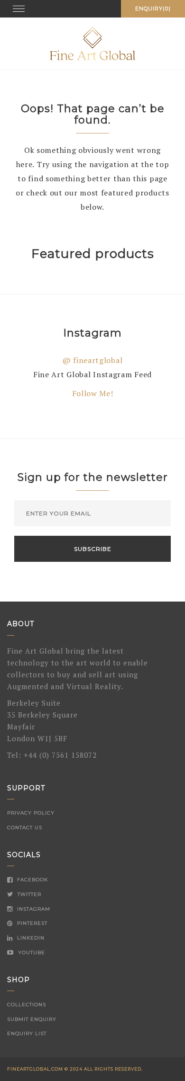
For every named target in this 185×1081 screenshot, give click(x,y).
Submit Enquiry (31, 1019)
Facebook (31, 880)
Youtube (30, 952)
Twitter (28, 894)
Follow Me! (92, 393)
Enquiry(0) (153, 8)
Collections (26, 1004)
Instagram (32, 909)
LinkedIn (30, 938)
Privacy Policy (31, 813)
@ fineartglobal (93, 360)
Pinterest (31, 923)
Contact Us (24, 827)
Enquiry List (26, 1033)
